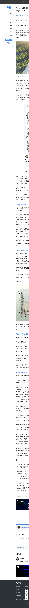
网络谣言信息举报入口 (21, 599)
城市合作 (18, 586)
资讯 (11, 20)
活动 (11, 31)
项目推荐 (18, 589)
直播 (11, 22)
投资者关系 (18, 595)
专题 (11, 28)
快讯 (11, 17)
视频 (11, 25)
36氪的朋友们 (19, 15)
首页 (11, 14)
